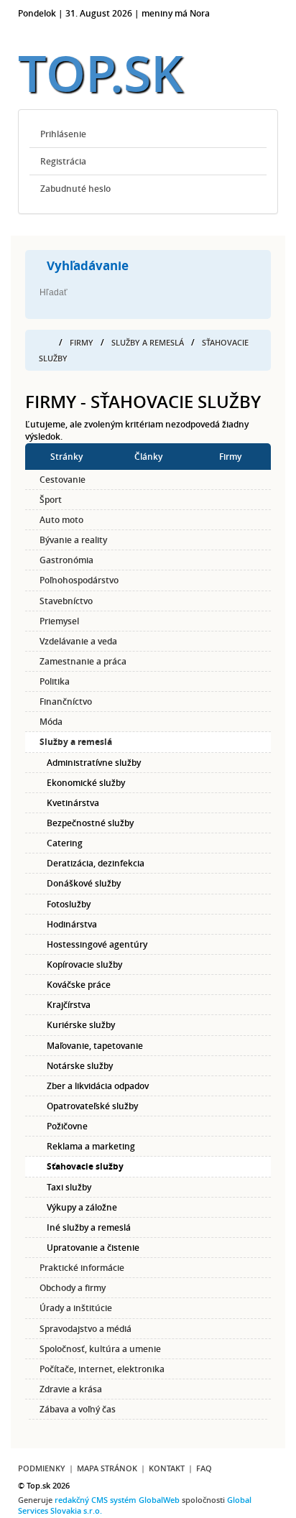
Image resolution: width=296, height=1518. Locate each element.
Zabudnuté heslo (75, 188)
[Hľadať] (177, 293)
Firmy (81, 342)
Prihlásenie (63, 134)
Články (148, 456)
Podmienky (41, 1468)
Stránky (66, 456)
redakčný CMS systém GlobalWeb (117, 1499)
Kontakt (167, 1468)
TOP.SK (100, 73)
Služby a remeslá (147, 342)
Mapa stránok (107, 1468)
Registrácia (63, 161)
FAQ (204, 1468)
